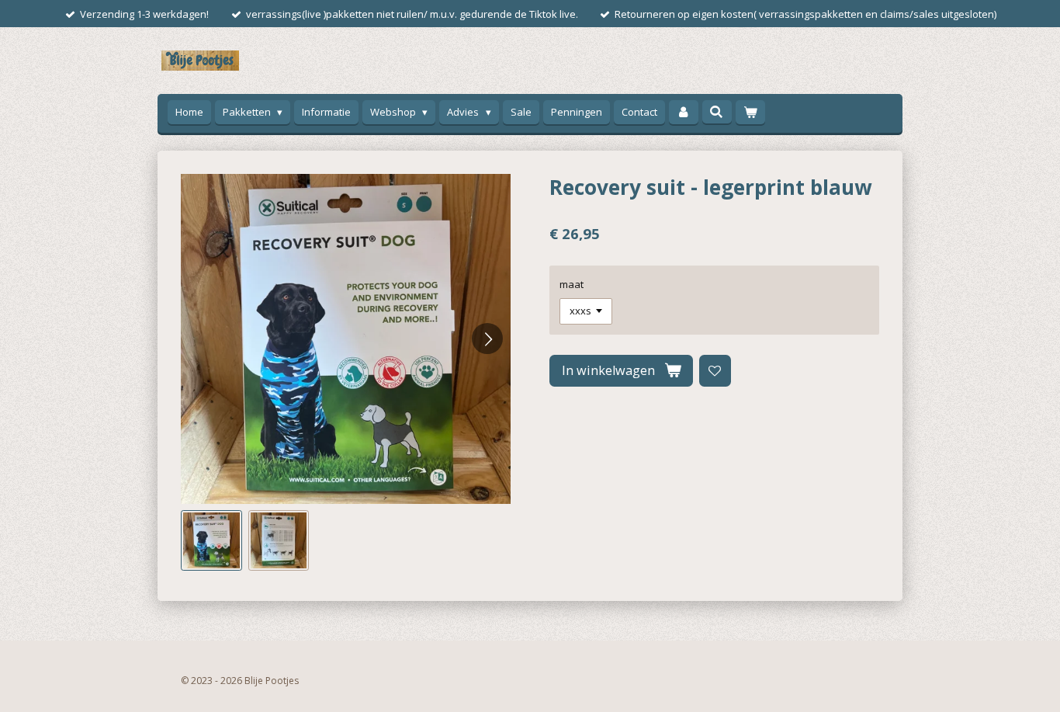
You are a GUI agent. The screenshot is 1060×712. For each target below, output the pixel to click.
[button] (211, 540)
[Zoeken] (717, 111)
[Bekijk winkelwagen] (750, 112)
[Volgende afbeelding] (487, 338)
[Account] (683, 112)
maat (571, 284)
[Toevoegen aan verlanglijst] (715, 371)
